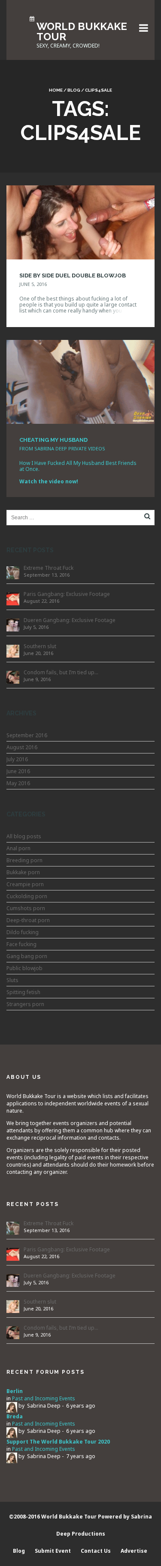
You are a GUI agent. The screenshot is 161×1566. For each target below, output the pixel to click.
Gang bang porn (26, 956)
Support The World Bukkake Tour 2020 (58, 1441)
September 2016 (26, 735)
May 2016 (18, 783)
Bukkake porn (23, 872)
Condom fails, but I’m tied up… (61, 672)
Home (56, 90)
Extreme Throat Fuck (48, 568)
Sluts (12, 980)
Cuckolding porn (26, 896)
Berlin (14, 1391)
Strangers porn (25, 1004)
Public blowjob (24, 968)
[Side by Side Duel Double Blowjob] (80, 221)
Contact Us (96, 1550)
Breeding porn (24, 860)
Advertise (134, 1550)
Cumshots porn (25, 908)
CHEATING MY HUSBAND (53, 440)
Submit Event (53, 1550)
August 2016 (21, 747)
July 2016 (17, 759)
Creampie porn (25, 884)
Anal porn (18, 848)
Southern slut (40, 646)
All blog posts (23, 836)
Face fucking (21, 944)
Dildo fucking (22, 932)
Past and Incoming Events (43, 1398)
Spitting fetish (23, 992)
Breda (14, 1416)
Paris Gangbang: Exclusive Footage (67, 594)
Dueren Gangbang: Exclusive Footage (69, 620)
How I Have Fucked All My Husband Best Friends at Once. (78, 466)
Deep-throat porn (28, 920)
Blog (73, 90)
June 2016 (18, 771)
